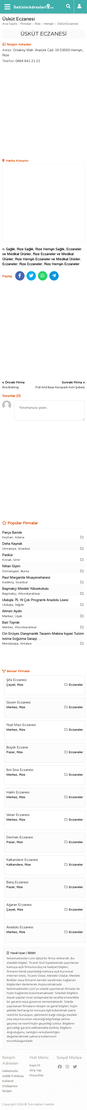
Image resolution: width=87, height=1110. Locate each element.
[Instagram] (67, 1067)
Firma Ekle (36, 1075)
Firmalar (25, 24)
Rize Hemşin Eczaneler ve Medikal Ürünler (47, 259)
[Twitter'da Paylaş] (31, 276)
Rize (38, 24)
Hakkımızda (10, 1071)
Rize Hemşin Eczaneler (61, 264)
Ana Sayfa (9, 24)
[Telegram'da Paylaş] (54, 276)
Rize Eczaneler (30, 264)
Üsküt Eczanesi (67, 24)
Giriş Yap (35, 1070)
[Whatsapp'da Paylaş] (42, 276)
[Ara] (68, 6)
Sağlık (10, 249)
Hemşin (49, 24)
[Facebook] (60, 1067)
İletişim (7, 1091)
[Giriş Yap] (79, 6)
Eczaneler (9, 264)
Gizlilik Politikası (13, 1076)
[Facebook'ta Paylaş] (20, 276)
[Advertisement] (43, 111)
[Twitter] (75, 1067)
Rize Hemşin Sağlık (49, 249)
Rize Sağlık (25, 249)
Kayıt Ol (34, 1065)
